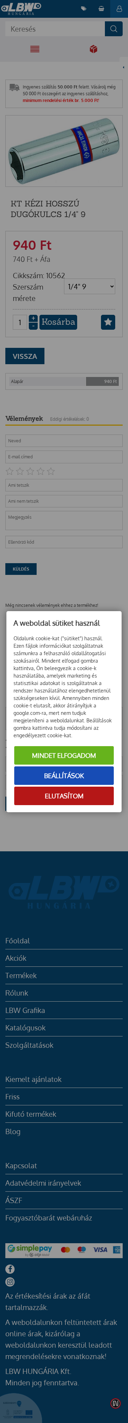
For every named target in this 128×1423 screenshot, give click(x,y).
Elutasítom (64, 796)
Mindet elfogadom (64, 755)
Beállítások (64, 776)
